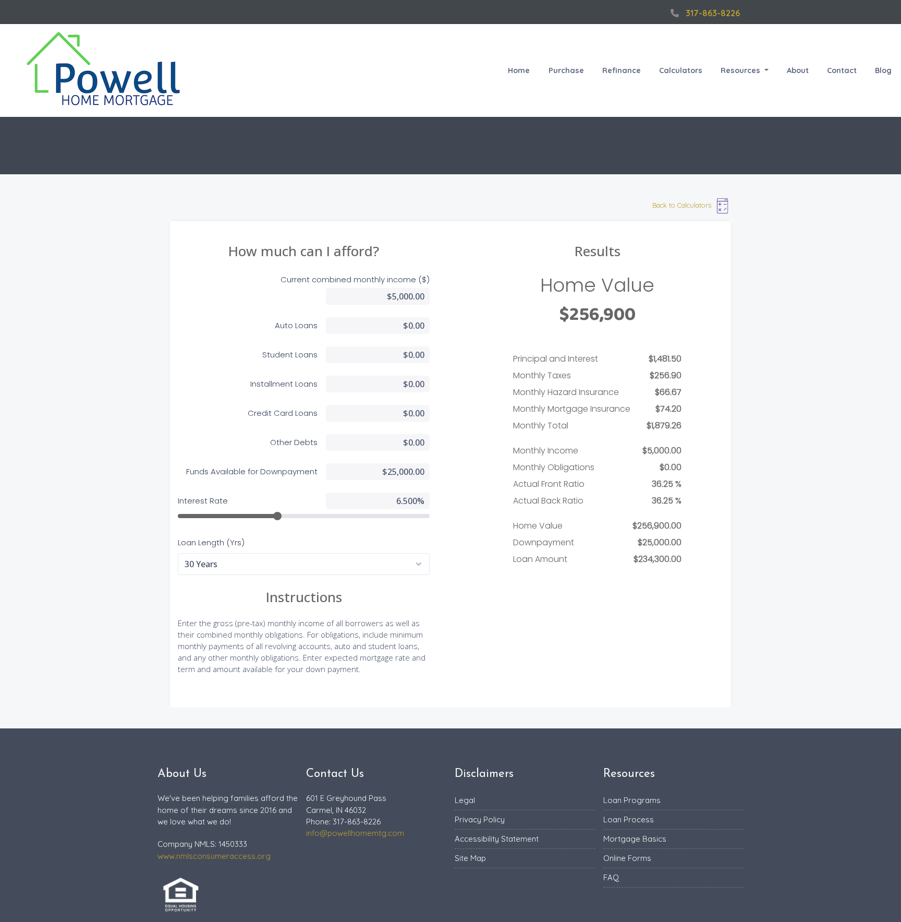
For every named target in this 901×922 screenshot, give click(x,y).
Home (519, 70)
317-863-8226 (713, 13)
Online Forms (627, 858)
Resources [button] (741, 70)
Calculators (680, 70)
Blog (883, 70)
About (798, 70)
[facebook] (654, 13)
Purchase (566, 70)
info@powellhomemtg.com (355, 833)
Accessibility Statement (497, 839)
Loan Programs (632, 800)
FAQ (611, 877)
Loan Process (628, 819)
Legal (465, 800)
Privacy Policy (480, 819)
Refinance (621, 70)
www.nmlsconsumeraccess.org (214, 856)
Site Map (470, 858)
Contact (842, 70)
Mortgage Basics (634, 839)
